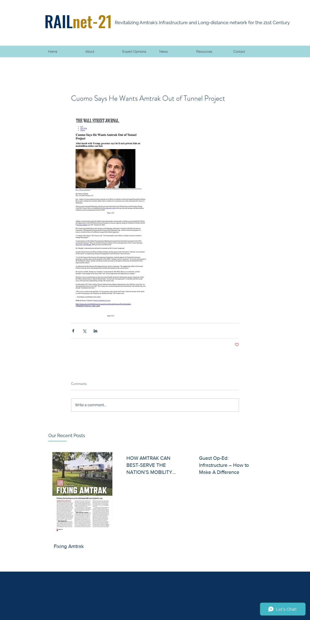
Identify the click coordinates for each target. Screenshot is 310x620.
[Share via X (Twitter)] (84, 331)
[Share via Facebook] (73, 331)
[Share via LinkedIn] (95, 331)
